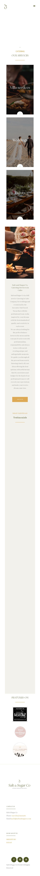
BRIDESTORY (11, 839)
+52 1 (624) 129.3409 (18, 816)
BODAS (9, 843)
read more (20, 399)
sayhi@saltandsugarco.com (21, 819)
